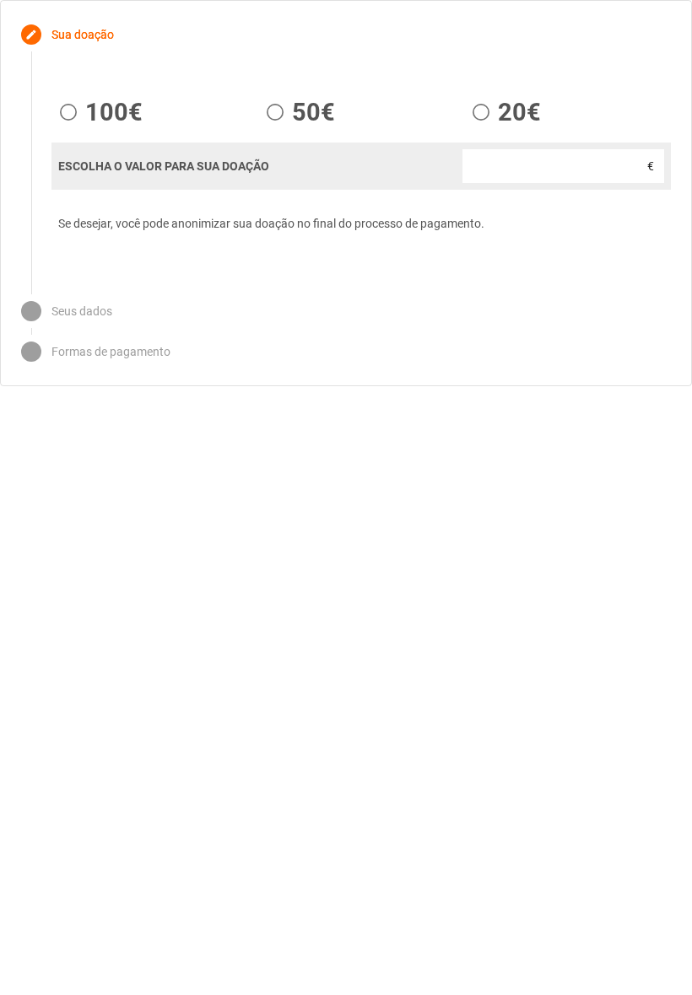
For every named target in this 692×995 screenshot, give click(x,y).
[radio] (97, 112)
